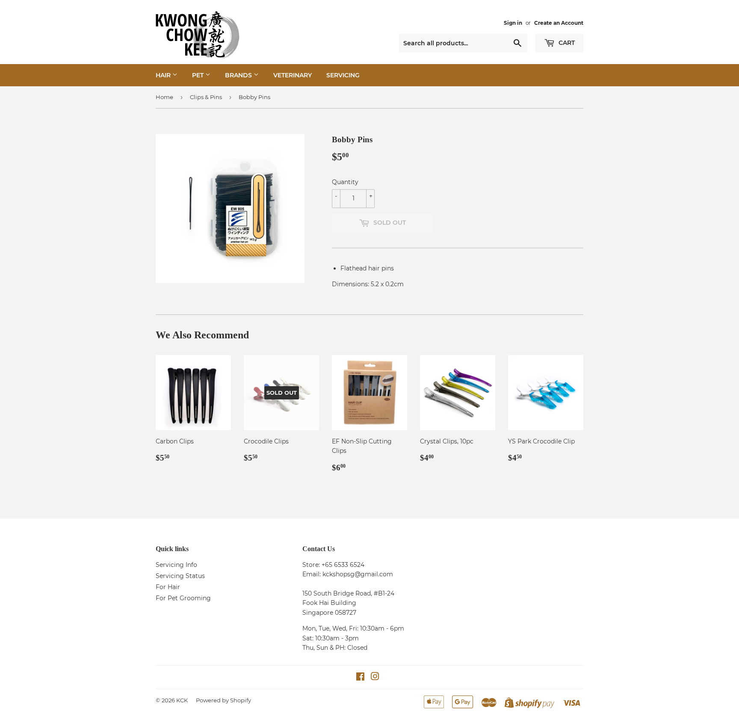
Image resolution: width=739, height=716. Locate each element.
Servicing (343, 75)
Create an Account (558, 23)
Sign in (513, 23)
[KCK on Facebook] (360, 677)
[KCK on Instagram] (375, 677)
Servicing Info (176, 565)
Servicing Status (180, 576)
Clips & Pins (206, 97)
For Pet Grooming (183, 598)
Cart (566, 43)
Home (164, 97)
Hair (164, 75)
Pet (198, 75)
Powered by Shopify (223, 700)
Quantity (345, 182)
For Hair (168, 587)
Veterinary (292, 75)
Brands (239, 75)
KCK (182, 700)
